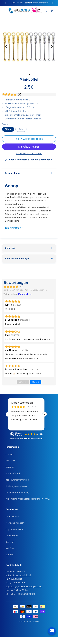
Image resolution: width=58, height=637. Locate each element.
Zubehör (10, 554)
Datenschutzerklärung (17, 492)
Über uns (10, 460)
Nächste (35, 382)
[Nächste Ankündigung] (53, 3)
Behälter (10, 548)
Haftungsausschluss (16, 486)
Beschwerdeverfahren (17, 479)
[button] (4, 11)
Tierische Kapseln (15, 523)
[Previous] (6, 46)
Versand (10, 467)
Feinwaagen (12, 535)
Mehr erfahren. (25, 294)
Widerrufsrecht (14, 473)
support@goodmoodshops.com (24, 586)
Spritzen (10, 542)
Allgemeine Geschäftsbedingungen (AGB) (28, 498)
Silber (8, 129)
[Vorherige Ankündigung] (5, 3)
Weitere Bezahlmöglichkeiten (29, 153)
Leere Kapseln (13, 516)
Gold (21, 129)
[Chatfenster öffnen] (52, 631)
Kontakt (10, 454)
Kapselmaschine (14, 529)
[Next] (52, 46)
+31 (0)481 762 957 (16, 582)
